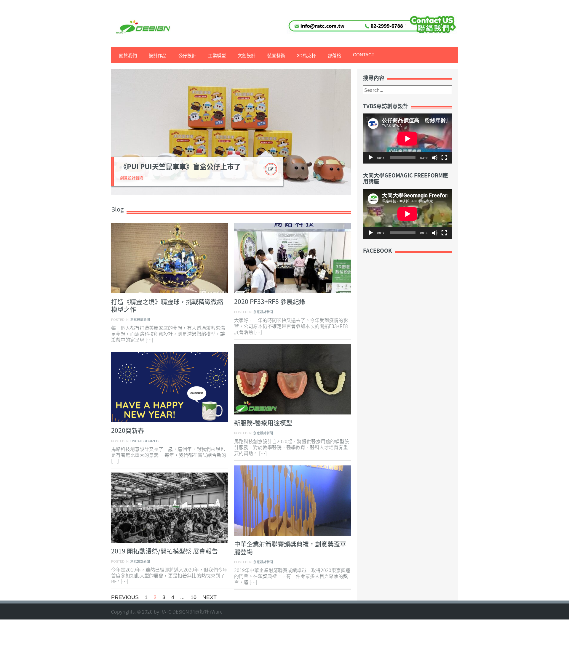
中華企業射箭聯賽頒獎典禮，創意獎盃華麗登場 (290, 547)
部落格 (334, 55)
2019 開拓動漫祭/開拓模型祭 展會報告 (164, 550)
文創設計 (246, 55)
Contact (363, 54)
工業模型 (217, 55)
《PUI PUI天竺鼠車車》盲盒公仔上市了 (180, 166)
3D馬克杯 (306, 55)
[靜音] (435, 158)
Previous (125, 597)
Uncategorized (144, 441)
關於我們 (128, 55)
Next (358, 132)
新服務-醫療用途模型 (263, 422)
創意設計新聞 (131, 178)
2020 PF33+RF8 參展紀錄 (269, 301)
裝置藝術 (276, 55)
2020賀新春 (127, 430)
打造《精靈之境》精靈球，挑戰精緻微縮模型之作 (167, 305)
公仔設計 (187, 55)
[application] (407, 138)
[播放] (371, 158)
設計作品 (158, 55)
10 (193, 597)
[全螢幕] (444, 158)
